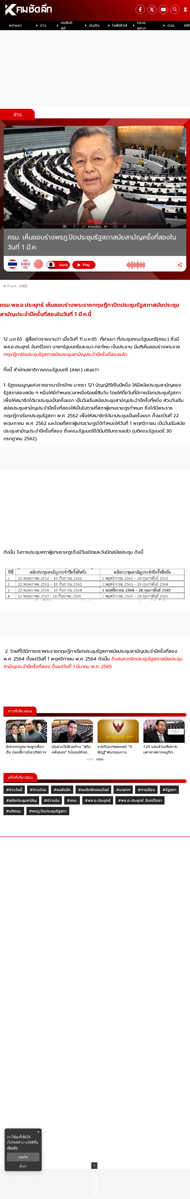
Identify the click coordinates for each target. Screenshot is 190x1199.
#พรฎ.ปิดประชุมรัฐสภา (48, 811)
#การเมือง (146, 790)
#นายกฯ (123, 790)
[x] (151, 9)
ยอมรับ (23, 1157)
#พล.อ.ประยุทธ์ (98, 800)
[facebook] (140, 9)
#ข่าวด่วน (38, 790)
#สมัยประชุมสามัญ (21, 800)
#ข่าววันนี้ (14, 790)
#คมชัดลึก (62, 790)
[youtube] (163, 9)
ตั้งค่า (23, 1166)
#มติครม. (14, 811)
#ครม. (72, 800)
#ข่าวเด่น (51, 800)
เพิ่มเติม (12, 1147)
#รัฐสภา (169, 790)
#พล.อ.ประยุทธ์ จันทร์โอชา (140, 800)
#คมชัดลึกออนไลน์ (93, 790)
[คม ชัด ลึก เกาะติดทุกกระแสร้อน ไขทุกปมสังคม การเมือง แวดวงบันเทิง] (95, 10)
